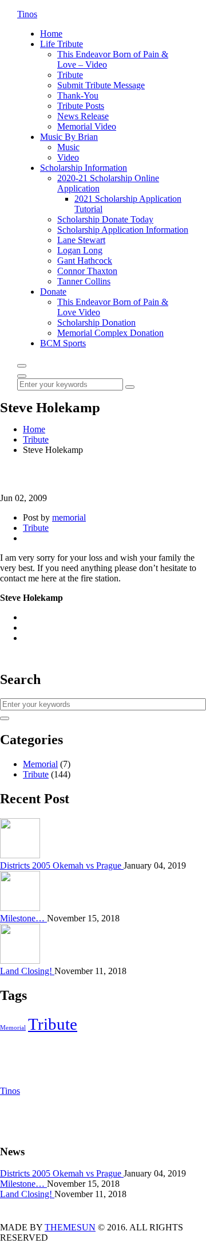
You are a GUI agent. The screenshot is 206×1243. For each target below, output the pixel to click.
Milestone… (23, 918)
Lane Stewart (81, 240)
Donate (53, 291)
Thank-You (77, 95)
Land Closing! (27, 971)
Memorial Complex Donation (110, 333)
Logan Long (79, 250)
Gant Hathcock (84, 260)
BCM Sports (63, 343)
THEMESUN (70, 1227)
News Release (83, 116)
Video (68, 157)
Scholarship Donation (96, 322)
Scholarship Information (83, 168)
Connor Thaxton (87, 271)
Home (51, 33)
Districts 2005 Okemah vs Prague (62, 865)
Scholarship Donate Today (105, 219)
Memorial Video (86, 126)
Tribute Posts (80, 106)
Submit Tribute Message (101, 85)
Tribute (70, 75)
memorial (69, 517)
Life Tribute (61, 44)
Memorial (40, 764)
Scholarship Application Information (122, 229)
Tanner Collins (83, 281)
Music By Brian (69, 137)
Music (68, 147)
